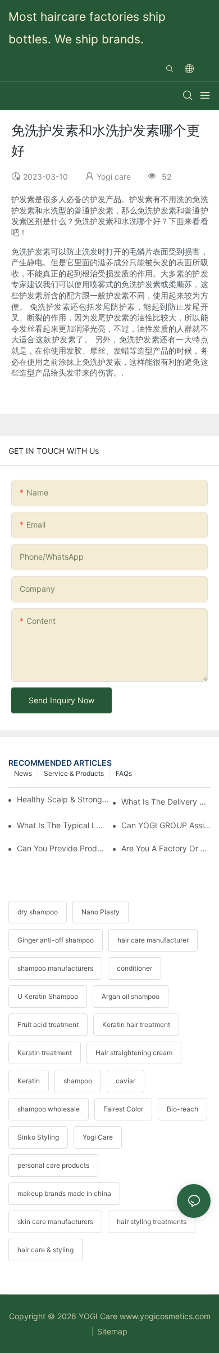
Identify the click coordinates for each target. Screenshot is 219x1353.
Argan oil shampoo (130, 996)
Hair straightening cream (133, 1052)
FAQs (124, 773)
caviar (125, 1081)
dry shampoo (37, 912)
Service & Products (74, 773)
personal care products (53, 1165)
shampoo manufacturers (55, 968)
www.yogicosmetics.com (165, 1316)
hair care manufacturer (153, 940)
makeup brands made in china (64, 1193)
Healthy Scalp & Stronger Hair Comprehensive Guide (63, 799)
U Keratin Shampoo (47, 996)
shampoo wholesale (48, 1109)
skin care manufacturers (55, 1221)
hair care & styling (45, 1249)
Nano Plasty (100, 912)
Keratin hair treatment (136, 1024)
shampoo (77, 1081)
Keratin (28, 1081)
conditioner (134, 968)
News (23, 773)
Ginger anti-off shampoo (55, 940)
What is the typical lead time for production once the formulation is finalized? (61, 825)
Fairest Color (123, 1109)
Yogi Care (98, 1137)
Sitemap (112, 1331)
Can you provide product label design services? (61, 848)
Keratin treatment (44, 1052)
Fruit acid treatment (48, 1024)
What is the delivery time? (166, 801)
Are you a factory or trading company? (166, 848)
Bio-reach (182, 1109)
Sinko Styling (38, 1137)
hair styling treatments (151, 1221)
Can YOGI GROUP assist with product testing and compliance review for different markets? (166, 825)
